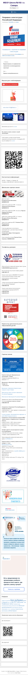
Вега (8, 602)
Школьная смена (15, 605)
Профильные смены (7, 604)
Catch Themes (17, 672)
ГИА (10, 602)
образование (4, 609)
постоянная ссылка (9, 55)
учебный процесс (12, 610)
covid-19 (3, 600)
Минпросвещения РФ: (7, 444)
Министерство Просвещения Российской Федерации (14, 396)
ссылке (15, 126)
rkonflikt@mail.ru (9, 438)
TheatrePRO (8, 600)
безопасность (8, 607)
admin (17, 22)
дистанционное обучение (17, 607)
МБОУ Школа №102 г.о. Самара (14, 4)
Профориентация (17, 604)
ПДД (25, 602)
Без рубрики (18, 54)
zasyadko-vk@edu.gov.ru (19, 451)
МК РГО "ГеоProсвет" (17, 602)
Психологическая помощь (7, 605)
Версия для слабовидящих (11, 84)
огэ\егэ (9, 609)
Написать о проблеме (14, 589)
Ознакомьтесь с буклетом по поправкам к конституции (14, 50)
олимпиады (13, 609)
